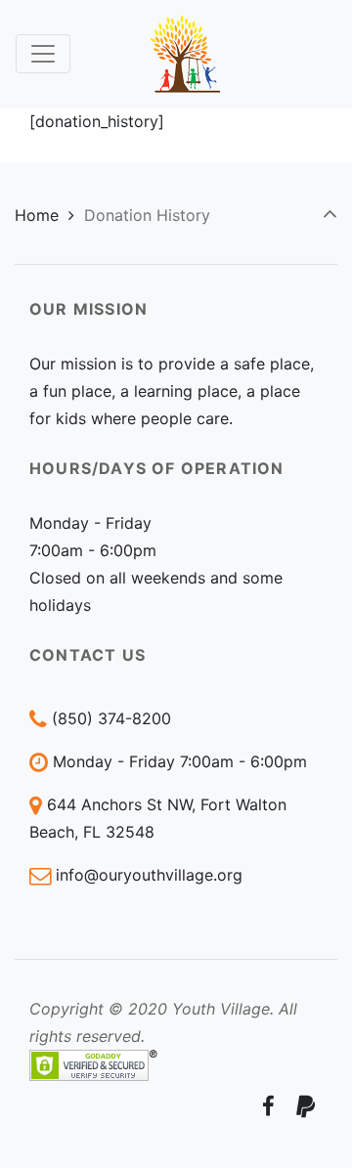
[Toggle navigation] (43, 53)
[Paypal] (305, 1106)
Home (37, 215)
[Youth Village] (186, 53)
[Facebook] (268, 1106)
